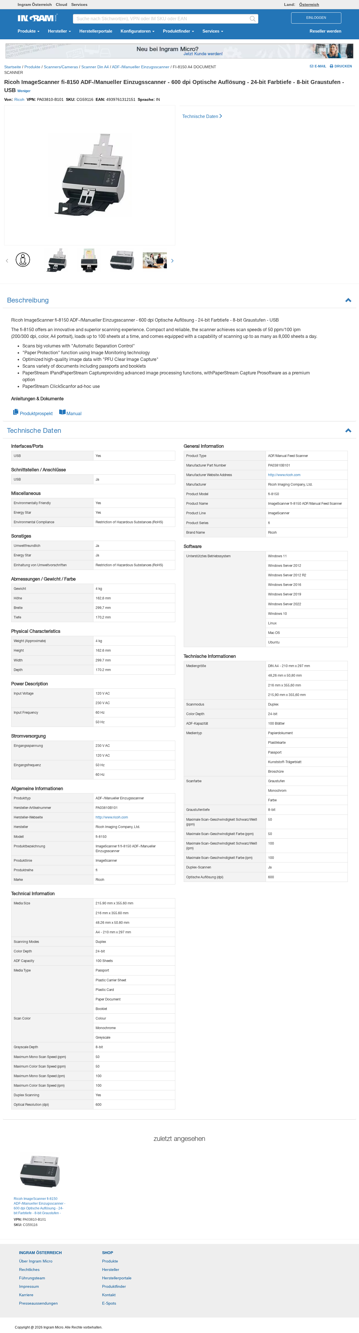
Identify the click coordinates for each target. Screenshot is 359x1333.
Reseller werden (325, 31)
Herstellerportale (95, 31)
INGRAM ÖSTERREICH (40, 1252)
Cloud (61, 4)
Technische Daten (200, 116)
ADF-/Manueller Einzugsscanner (140, 67)
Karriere (26, 1295)
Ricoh (19, 99)
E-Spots (109, 1303)
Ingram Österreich (35, 4)
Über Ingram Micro (35, 1261)
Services (79, 4)
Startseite (12, 67)
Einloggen (316, 18)
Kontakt (109, 1295)
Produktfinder (177, 31)
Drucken (343, 66)
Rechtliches (29, 1269)
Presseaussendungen (38, 1303)
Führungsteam (32, 1278)
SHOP (107, 1252)
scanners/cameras (61, 67)
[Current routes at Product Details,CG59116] (40, 1172)
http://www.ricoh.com (112, 817)
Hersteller (58, 31)
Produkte (27, 31)
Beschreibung (28, 300)
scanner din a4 (95, 67)
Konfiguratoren (136, 31)
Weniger (24, 91)
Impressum (29, 1286)
